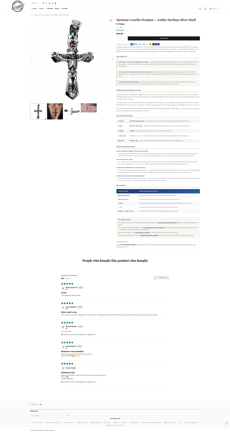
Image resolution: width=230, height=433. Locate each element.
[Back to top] (226, 427)
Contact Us (106, 422)
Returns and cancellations (115, 425)
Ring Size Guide (134, 422)
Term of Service (95, 422)
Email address (35, 415)
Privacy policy (68, 422)
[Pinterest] (49, 3)
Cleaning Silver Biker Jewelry (151, 422)
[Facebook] (46, 3)
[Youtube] (55, 3)
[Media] (111, 20)
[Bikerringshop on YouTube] (41, 404)
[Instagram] (52, 3)
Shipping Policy (38, 422)
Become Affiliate (169, 422)
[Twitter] (43, 3)
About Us (116, 422)
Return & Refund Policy (53, 422)
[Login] (205, 9)
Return (57, 8)
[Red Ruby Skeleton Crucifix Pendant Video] (89, 107)
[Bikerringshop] (17, 6)
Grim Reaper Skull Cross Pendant (153, 227)
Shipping (50, 8)
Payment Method (81, 422)
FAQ (179, 422)
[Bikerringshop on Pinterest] (36, 404)
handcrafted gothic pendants (150, 235)
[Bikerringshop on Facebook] (31, 404)
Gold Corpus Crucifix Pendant (167, 222)
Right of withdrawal (191, 422)
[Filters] (155, 277)
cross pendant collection (142, 232)
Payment (65, 8)
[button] (31, 59)
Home (35, 8)
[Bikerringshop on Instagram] (38, 404)
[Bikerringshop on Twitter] (33, 404)
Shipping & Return (122, 242)
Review (124, 422)
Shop (41, 8)
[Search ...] (200, 9)
